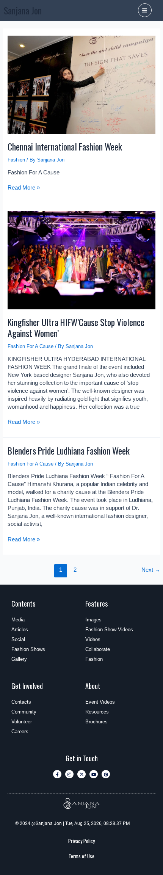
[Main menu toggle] (145, 10)
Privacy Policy (81, 841)
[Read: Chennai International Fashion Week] (82, 84)
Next (150, 570)
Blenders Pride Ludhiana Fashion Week (69, 450)
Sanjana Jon (23, 10)
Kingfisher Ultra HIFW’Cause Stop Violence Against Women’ (76, 327)
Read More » (24, 187)
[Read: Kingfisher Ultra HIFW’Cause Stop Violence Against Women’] (82, 259)
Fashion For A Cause (30, 346)
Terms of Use (81, 856)
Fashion (16, 160)
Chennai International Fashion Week (65, 146)
